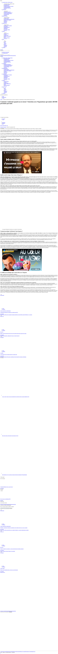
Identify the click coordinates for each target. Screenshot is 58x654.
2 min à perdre (2, 568)
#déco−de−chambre (12, 530)
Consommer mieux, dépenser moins (7, 2)
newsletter (11, 651)
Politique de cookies (22, 651)
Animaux (5, 34)
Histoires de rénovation (7, 64)
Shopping (5, 20)
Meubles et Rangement (7, 36)
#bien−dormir (2, 125)
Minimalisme (6, 77)
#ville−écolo (2, 551)
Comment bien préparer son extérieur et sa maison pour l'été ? (9, 312)
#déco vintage (6, 551)
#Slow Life (6, 125)
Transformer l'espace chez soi (8, 12)
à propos (1, 651)
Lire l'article (2, 488)
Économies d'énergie (7, 4)
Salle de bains (4, 97)
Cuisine (5, 41)
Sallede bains (5, 43)
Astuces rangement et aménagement (9, 19)
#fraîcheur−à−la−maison (28, 314)
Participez (1, 500)
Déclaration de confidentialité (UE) (30, 651)
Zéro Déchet (6, 26)
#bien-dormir (2, 295)
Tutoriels (3, 31)
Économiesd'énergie (5, 45)
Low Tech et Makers (7, 29)
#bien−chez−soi (2, 314)
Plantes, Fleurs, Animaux (7, 70)
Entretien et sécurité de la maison (8, 6)
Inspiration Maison (5, 68)
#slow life (18, 335)
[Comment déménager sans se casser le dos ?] (3, 485)
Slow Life (1, 547)
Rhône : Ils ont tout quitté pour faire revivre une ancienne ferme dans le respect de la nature (13, 333)
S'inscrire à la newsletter (5, 52)
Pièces (3, 39)
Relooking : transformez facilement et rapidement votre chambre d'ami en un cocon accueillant (13, 527)
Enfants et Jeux (6, 35)
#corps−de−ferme (13, 335)
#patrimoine (2, 335)
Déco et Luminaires (7, 37)
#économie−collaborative (7, 335)
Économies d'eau (6, 5)
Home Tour (5, 21)
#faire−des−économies (8, 314)
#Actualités (2, 337)
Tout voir (5, 8)
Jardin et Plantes (6, 33)
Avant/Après (4, 9)
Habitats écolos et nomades (8, 25)
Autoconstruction (6, 14)
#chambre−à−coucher (18, 530)
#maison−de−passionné (11, 551)
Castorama (3, 47)
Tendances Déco (6, 18)
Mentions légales (15, 651)
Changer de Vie (4, 23)
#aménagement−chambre (25, 530)
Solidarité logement (7, 27)
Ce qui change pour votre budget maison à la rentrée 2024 (8, 354)
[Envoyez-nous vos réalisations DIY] (3, 497)
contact (18, 651)
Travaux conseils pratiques (8, 13)
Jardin (5, 44)
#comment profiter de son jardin (16, 314)
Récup (5, 84)
